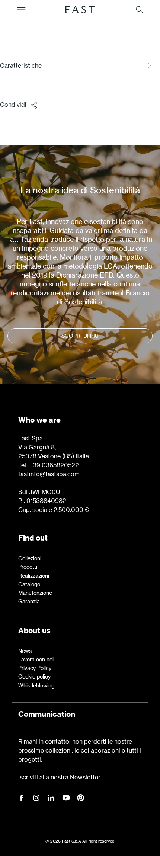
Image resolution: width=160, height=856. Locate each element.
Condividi (13, 104)
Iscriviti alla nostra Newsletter (59, 776)
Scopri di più (80, 336)
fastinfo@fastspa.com (49, 473)
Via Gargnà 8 (36, 447)
